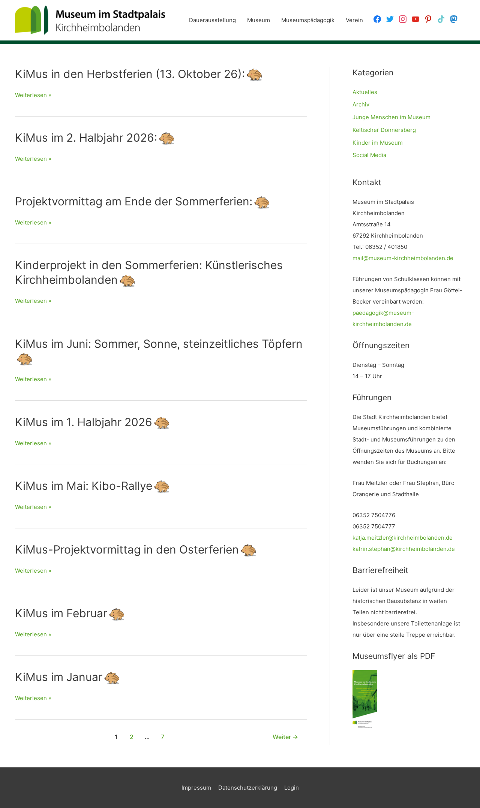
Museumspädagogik (307, 20)
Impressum (196, 787)
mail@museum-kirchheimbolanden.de (402, 258)
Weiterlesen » (33, 95)
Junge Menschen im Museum (391, 117)
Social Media (369, 155)
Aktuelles (364, 92)
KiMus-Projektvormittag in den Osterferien (127, 549)
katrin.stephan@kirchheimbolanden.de (403, 548)
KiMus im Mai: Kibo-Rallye (83, 485)
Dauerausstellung (212, 20)
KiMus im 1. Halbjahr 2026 (83, 422)
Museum (258, 20)
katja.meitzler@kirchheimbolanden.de (402, 537)
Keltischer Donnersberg (384, 129)
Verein (354, 20)
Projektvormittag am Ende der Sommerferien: (133, 201)
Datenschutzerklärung (247, 787)
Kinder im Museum (377, 142)
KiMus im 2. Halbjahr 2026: (86, 137)
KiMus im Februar (61, 613)
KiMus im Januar (58, 677)
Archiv (360, 104)
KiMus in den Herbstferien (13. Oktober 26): (130, 74)
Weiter (285, 737)
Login (291, 787)
